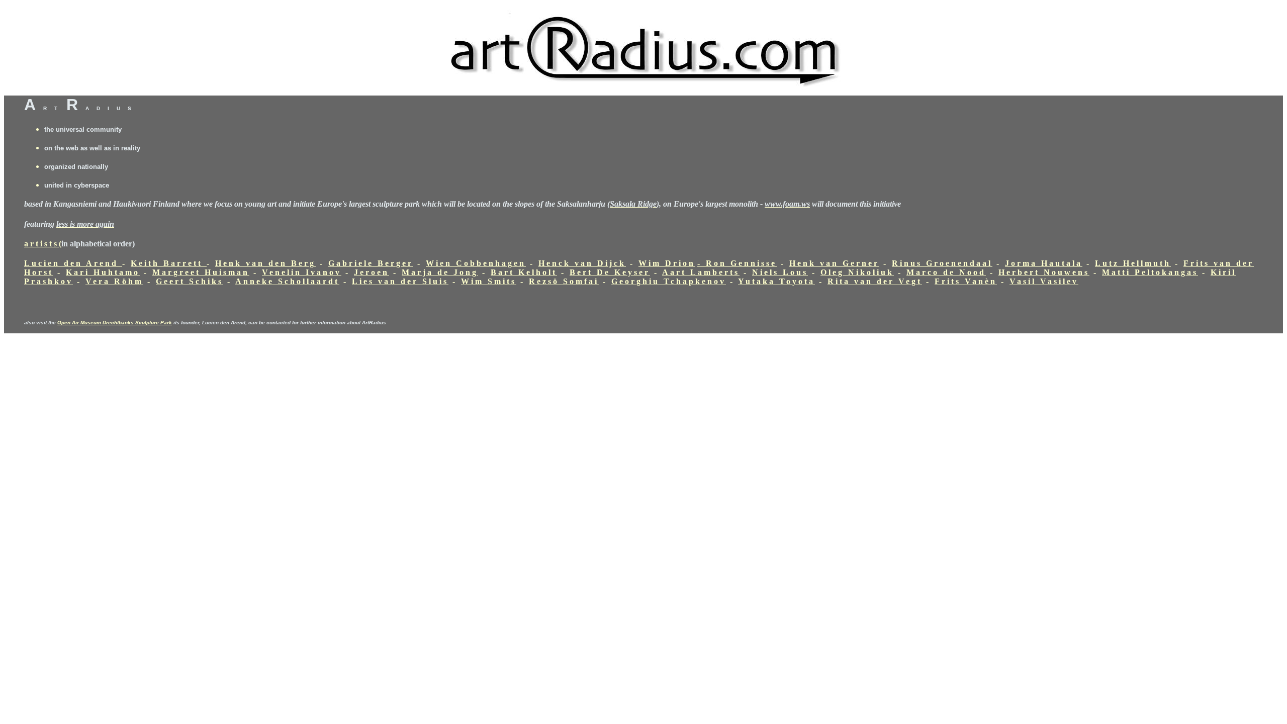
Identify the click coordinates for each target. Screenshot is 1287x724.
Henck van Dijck (582, 263)
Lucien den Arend (71, 263)
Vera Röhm (114, 281)
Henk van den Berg (265, 263)
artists (41, 243)
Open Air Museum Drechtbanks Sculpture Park (114, 322)
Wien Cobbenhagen (476, 263)
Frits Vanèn (966, 281)
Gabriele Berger (370, 263)
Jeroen (371, 272)
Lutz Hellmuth (1133, 263)
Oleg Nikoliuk (857, 272)
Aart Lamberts (701, 272)
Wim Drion (666, 263)
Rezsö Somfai (564, 281)
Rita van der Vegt (875, 281)
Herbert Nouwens (1043, 272)
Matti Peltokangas (1150, 272)
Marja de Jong (440, 272)
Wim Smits (488, 281)
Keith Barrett (169, 263)
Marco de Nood (946, 272)
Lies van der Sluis (400, 281)
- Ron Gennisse (737, 263)
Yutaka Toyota (776, 281)
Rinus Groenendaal (942, 263)
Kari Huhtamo (103, 272)
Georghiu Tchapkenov (668, 281)
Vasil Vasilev (1043, 281)
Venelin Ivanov (301, 272)
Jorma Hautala (1043, 263)
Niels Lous (780, 272)
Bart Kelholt (524, 272)
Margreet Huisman (200, 272)
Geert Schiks (189, 281)
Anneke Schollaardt (287, 281)
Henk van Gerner (834, 263)
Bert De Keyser (610, 272)
